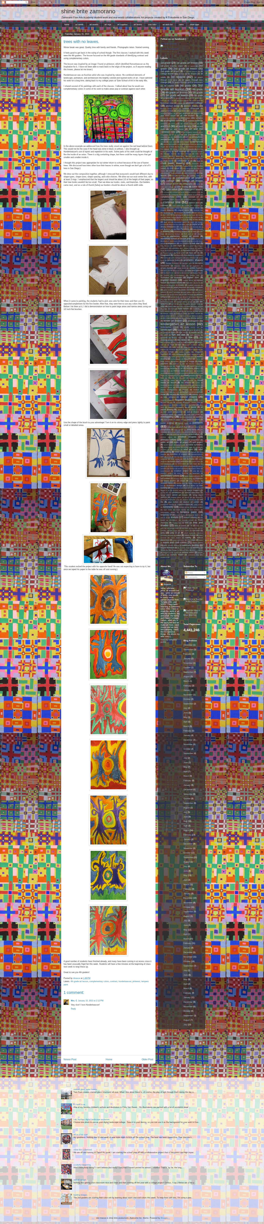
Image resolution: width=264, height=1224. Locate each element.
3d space (178, 77)
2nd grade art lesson (185, 68)
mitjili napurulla (187, 380)
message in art (173, 373)
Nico (162, 405)
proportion (195, 440)
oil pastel (192, 407)
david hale (196, 217)
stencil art (188, 497)
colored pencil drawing (193, 189)
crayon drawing (167, 210)
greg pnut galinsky (195, 270)
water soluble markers (171, 545)
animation (164, 123)
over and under (193, 414)
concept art (193, 197)
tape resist (168, 510)
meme (191, 371)
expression (175, 248)
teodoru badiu (180, 515)
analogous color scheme (192, 118)
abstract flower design (169, 109)
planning (197, 432)
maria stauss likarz (193, 354)
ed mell (193, 231)
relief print (188, 449)
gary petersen (191, 258)
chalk (198, 161)
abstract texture (167, 111)
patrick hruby (183, 423)
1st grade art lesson (187, 63)
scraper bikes (195, 468)
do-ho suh (170, 229)
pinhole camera (176, 432)
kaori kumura (165, 311)
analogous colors (172, 120)
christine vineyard (175, 171)
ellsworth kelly (185, 241)
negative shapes (184, 399)
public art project (181, 442)
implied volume (176, 283)
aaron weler (196, 100)
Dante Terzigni (171, 217)
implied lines (193, 277)
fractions (177, 255)
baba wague (184, 142)
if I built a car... (80, 1104)
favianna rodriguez (173, 250)
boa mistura (165, 149)
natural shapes (188, 397)
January (187, 658)
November (188, 663)
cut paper (179, 213)
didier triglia (185, 224)
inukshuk (172, 285)
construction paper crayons (170, 199)
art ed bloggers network (189, 132)
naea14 (173, 394)
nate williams (169, 397)
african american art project (188, 113)
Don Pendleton (183, 229)
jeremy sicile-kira (176, 297)
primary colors (168, 439)
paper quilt (180, 419)
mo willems (186, 383)
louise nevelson (191, 345)
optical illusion (193, 412)
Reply (73, 1009)
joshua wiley (172, 306)
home (66, 24)
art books (138, 24)
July (185, 708)
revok (169, 457)
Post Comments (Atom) (114, 1069)
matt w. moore (188, 361)
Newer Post (70, 1059)
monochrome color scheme (188, 387)
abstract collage (194, 103)
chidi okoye (174, 168)
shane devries (170, 481)
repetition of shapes (178, 454)
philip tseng (192, 430)
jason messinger (188, 290)
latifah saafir (182, 330)
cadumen (164, 158)
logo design (175, 345)
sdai (194, 471)
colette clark (195, 175)
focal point (180, 253)
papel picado (168, 419)
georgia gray (187, 263)
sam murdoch (175, 466)
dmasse (167, 584)
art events (94, 24)
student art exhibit (191, 502)
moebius (197, 385)
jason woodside (174, 292)
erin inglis (177, 246)
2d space (191, 66)
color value (171, 189)
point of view (165, 434)
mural (163, 394)
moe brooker (187, 385)
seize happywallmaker (192, 476)
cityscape (190, 171)
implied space (188, 280)
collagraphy (188, 184)
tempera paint (188, 512)
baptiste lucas (176, 144)
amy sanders (173, 118)
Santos (172, 468)
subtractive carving (167, 504)
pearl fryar (183, 427)
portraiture (195, 434)
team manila (181, 510)
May (185, 717)
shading (189, 478)
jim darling (193, 299)
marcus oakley (184, 352)
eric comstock (184, 243)
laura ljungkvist (195, 330)
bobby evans (177, 149)
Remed (193, 452)
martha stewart (175, 359)
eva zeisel (190, 246)
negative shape (166, 400)
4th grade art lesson (79, 981)
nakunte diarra (197, 394)
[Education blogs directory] (193, 615)
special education (192, 492)
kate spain (199, 311)
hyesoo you (194, 275)
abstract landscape (190, 109)
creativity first (198, 210)
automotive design (190, 139)
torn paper (173, 531)
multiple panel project (191, 392)
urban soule (188, 533)
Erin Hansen (165, 246)
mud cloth (175, 392)
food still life (194, 253)
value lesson (176, 538)
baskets (171, 147)
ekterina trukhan (174, 234)
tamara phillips (198, 507)
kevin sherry (198, 316)
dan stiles (166, 215)
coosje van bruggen (192, 205)
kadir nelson (183, 309)
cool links (152, 24)
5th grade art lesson (177, 95)
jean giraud (187, 292)
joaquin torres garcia (184, 302)
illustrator (178, 277)
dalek (188, 213)
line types (176, 342)
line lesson (182, 340)
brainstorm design (196, 151)
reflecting (176, 449)
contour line (172, 202)
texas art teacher (194, 515)
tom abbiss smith (173, 528)
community (164, 194)
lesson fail (195, 332)
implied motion (169, 280)
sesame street (178, 478)
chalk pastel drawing (173, 163)
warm (201, 540)
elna (194, 241)
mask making (165, 361)
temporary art (166, 515)
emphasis (172, 243)
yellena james (188, 552)
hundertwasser (125, 981)
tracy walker (185, 531)
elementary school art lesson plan (176, 238)
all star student (187, 115)
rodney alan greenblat (179, 461)
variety (188, 537)
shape (182, 481)
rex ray (176, 457)
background (198, 142)
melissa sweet (179, 371)
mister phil (174, 380)
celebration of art (185, 161)
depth (192, 222)
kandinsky (196, 309)
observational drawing (176, 407)
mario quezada (176, 357)
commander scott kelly (180, 192)
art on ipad (176, 135)
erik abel (196, 243)
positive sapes (166, 437)
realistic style (187, 447)
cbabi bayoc (168, 161)
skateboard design (174, 485)
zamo (181, 24)
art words (79, 24)
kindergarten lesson (169, 327)
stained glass (176, 497)
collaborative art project (189, 178)
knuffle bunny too (191, 327)
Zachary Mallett (176, 555)
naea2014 (184, 394)
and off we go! (79, 1180)
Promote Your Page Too (169, 49)
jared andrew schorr (171, 290)
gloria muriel (181, 268)
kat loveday (188, 311)
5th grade (198, 92)
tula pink (196, 531)
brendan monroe (170, 154)
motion (196, 390)
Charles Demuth (188, 166)
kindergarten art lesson (178, 324)
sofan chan (183, 488)
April (185, 722)
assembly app (165, 137)
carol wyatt (186, 158)
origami (180, 414)
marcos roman (167, 352)
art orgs (108, 24)
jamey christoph (196, 287)
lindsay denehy (178, 337)
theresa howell (187, 520)
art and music (177, 129)
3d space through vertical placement (187, 82)
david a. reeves (184, 217)
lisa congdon (188, 342)
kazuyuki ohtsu (181, 313)
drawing (166, 231)
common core (195, 192)
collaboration (166, 178)
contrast (113, 981)
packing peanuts (186, 417)
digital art (196, 224)
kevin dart (176, 316)
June (185, 713)
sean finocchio (182, 473)
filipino (200, 250)
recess (198, 447)
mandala (181, 349)
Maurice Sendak (166, 366)
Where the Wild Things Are (170, 550)
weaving (196, 548)
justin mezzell (198, 306)
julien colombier (185, 306)
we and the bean (183, 548)
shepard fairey (167, 483)
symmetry (168, 507)
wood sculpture (197, 550)
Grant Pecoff (167, 270)
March (186, 681)
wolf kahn (185, 550)
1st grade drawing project (172, 66)
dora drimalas (198, 229)
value (178, 535)
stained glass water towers (85, 1089)
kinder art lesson (173, 320)
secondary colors (170, 475)
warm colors (198, 543)
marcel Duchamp (194, 349)
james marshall (179, 287)
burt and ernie (194, 156)
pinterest (136, 981)
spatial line (164, 492)
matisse (176, 361)
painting (199, 417)
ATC (187, 137)
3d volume (169, 86)
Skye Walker (191, 485)
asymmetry (178, 137)
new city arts (168, 402)
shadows (199, 478)
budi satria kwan (178, 156)
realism (177, 447)
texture (174, 517)
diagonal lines (174, 224)
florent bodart (168, 253)
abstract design (173, 106)
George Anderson (172, 263)
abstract (180, 103)
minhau (191, 378)
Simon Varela (193, 483)
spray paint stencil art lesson (174, 495)
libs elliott (164, 335)
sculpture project (181, 471)
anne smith (175, 123)
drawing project (180, 231)
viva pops (191, 540)
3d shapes (192, 74)
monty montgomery (169, 390)
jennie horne (174, 294)
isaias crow (165, 287)
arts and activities (191, 135)
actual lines (181, 111)
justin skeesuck (168, 309)
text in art (164, 517)
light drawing (195, 335)
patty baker (172, 427)
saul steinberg (183, 468)
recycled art (165, 449)
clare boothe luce (190, 173)
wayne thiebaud (167, 548)
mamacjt (172, 349)
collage (170, 180)
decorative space (180, 222)
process (185, 440)
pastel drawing (167, 423)
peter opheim (178, 430)
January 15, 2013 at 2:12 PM (90, 1000)
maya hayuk (181, 366)
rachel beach (168, 445)
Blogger (164, 1218)
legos (173, 332)
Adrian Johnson (194, 111)
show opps (194, 24)
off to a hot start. (80, 1134)
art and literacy (183, 126)
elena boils (199, 239)
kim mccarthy (183, 318)
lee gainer (164, 332)
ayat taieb (172, 142)
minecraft (182, 378)
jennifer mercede (188, 294)
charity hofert (173, 166)
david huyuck (181, 220)
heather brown (168, 273)
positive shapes (187, 436)
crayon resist (183, 210)
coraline (163, 208)
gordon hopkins (196, 268)
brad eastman (180, 151)
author (177, 139)
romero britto (196, 461)
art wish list (168, 24)
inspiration (189, 283)
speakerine (176, 492)
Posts (190, 573)
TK (191, 525)
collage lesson (172, 184)
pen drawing (195, 427)
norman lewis (171, 405)
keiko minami (195, 313)
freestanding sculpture (193, 255)
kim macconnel (169, 318)
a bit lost (173, 100)
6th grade (195, 98)
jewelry (172, 299)
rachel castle (180, 445)
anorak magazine (189, 123)
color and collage (167, 187)
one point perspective (173, 412)
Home (109, 1059)
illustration (165, 277)
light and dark (178, 335)
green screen (180, 270)
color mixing (182, 187)
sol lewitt (193, 488)
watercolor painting (190, 545)
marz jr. (198, 359)
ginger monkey (167, 268)
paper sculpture (193, 419)
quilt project (197, 442)
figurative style (189, 250)
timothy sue (176, 523)
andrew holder (194, 121)
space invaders (193, 490)
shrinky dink (180, 483)
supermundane (183, 504)
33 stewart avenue (190, 71)
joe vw (173, 304)
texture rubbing (190, 517)
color (198, 184)
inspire (198, 283)
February (187, 654)
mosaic (185, 390)
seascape (196, 473)
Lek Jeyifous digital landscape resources (91, 1119)
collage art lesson (192, 180)
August (186, 676)
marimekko (164, 357)
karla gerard (177, 311)
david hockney (167, 220)
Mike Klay (171, 378)
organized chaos (167, 414)
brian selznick (186, 154)
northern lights (183, 405)
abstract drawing (191, 106)
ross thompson (166, 464)
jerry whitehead (190, 297)
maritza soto (189, 357)
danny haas (191, 215)
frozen (165, 258)
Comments (192, 577)
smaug (173, 488)
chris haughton (188, 168)
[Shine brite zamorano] (162, 46)
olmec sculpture (197, 410)
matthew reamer (179, 364)
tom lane (194, 528)
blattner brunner (194, 147)
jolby (163, 306)
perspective (165, 430)
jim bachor (182, 299)
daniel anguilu (178, 215)
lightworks (164, 337)
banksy (166, 144)
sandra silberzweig (189, 466)
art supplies (122, 24)
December (188, 645)
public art (165, 442)
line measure (195, 340)
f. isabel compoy (188, 248)
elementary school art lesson (184, 236)
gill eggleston (195, 266)
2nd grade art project (170, 71)
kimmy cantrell (197, 318)
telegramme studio (168, 512)
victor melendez (178, 540)
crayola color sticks (191, 208)
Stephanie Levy (173, 500)
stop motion (173, 502)
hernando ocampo (183, 273)
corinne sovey (175, 208)
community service (177, 194)
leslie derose (183, 332)
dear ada (167, 222)
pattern (198, 422)
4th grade (197, 89)
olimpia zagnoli (183, 410)
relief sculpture (181, 452)
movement (165, 392)
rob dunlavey (188, 459)
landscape (166, 329)
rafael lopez (168, 447)
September (188, 649)
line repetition (165, 342)
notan (193, 405)
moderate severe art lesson (170, 385)
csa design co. (168, 213)
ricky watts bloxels (189, 457)
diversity (195, 227)
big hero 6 (181, 147)
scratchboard (165, 471)
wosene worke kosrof (171, 552)
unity (163, 533)
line (190, 337)
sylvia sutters (198, 504)
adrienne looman (167, 113)
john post (196, 304)
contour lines (194, 203)
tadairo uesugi (184, 507)
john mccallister (184, 304)
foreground (165, 255)
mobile (197, 383)
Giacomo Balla (179, 266)
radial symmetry (195, 445)
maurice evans (194, 364)
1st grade (166, 63)
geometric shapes (193, 260)
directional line (184, 227)
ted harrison (195, 510)
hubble (166, 275)
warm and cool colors (175, 542)
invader (181, 285)
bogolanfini (190, 149)
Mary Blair (188, 359)
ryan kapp (193, 464)
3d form (181, 74)
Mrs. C (74, 1000)
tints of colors (180, 525)
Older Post (147, 1059)
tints (187, 523)
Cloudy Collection (179, 175)
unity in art (175, 533)
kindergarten (193, 321)
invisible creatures (194, 285)
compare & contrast (193, 194)
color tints (197, 186)
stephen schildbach (190, 500)
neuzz (200, 400)
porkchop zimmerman (180, 434)
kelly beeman (165, 316)
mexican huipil (186, 373)
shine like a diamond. (82, 1150)
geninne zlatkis (173, 260)
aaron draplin (184, 100)
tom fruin (185, 528)
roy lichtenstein (180, 464)
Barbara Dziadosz (190, 144)
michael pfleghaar (174, 375)
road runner (175, 459)
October (187, 667)
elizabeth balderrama (170, 241)
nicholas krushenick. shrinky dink (188, 402)
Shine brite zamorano (168, 44)
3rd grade (185, 85)
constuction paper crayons (193, 199)
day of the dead (196, 220)
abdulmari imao (167, 103)
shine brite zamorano (88, 11)
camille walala (175, 158)
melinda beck (165, 371)
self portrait (165, 478)
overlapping (167, 416)
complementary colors (99, 981)
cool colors (176, 205)
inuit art (163, 285)
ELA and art (188, 234)
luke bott (176, 347)
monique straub (166, 387)
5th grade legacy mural (181, 98)
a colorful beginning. (82, 1165)
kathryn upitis (168, 313)
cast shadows (198, 158)
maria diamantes (178, 354)
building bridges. (80, 1195)
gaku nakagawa (177, 258)
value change (190, 535)
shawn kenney (194, 481)
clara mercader (176, 173)
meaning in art (176, 368)
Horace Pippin (198, 273)
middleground (189, 375)
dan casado (198, 213)
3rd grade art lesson (182, 87)
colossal (166, 192)
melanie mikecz (193, 368)
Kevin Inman (187, 316)
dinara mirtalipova (168, 227)
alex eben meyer (168, 116)
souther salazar (178, 490)
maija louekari (189, 347)
